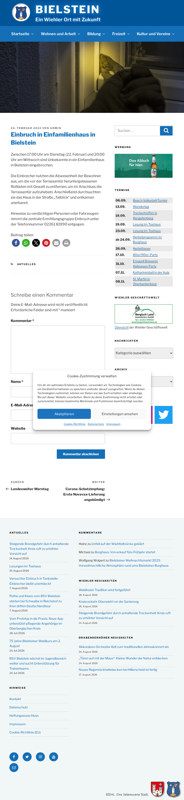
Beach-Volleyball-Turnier (150, 200)
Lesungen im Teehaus (25, 566)
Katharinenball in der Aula (151, 272)
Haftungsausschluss (24, 715)
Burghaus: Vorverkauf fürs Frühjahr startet (125, 552)
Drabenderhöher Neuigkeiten (106, 637)
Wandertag (141, 206)
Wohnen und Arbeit (58, 34)
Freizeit (118, 34)
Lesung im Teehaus (147, 224)
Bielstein (67, 9)
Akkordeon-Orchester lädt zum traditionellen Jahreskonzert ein (124, 647)
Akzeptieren (64, 414)
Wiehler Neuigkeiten (98, 580)
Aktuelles (26, 264)
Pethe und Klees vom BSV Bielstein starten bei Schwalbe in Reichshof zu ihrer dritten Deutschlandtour (35, 601)
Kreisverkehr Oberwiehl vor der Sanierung (109, 601)
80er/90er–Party (145, 255)
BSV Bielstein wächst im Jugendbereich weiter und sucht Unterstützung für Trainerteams (37, 663)
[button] (16, 243)
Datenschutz (96, 424)
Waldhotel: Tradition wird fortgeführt (104, 590)
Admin (55, 128)
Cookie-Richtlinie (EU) (25, 732)
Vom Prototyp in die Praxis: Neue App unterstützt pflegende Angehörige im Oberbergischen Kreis (36, 624)
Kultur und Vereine (153, 34)
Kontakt (15, 699)
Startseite (20, 34)
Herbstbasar (142, 248)
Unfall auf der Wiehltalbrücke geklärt (118, 544)
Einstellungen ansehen (120, 414)
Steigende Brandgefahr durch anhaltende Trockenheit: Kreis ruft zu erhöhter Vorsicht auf (39, 549)
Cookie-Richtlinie (74, 424)
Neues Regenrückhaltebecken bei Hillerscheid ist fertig (118, 669)
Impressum (113, 424)
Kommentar (22, 321)
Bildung (94, 34)
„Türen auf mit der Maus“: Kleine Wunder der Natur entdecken (123, 658)
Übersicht (122, 327)
